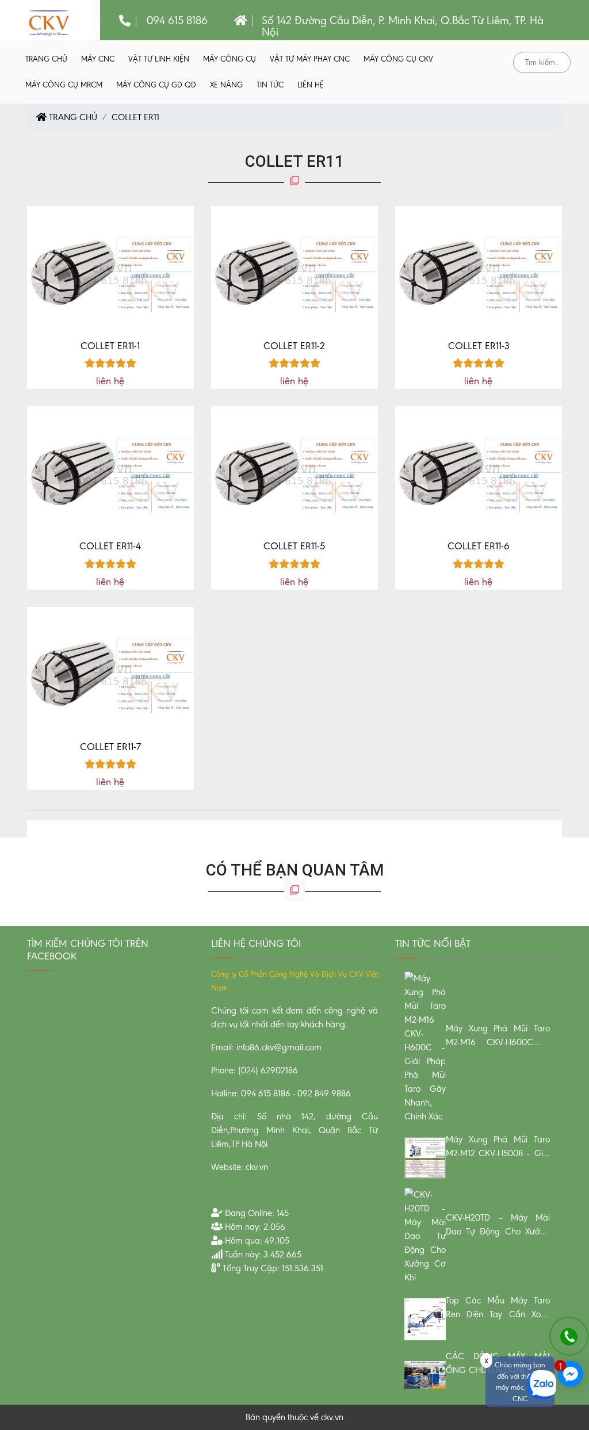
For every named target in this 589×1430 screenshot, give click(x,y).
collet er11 (135, 117)
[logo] (48, 22)
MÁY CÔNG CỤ (229, 59)
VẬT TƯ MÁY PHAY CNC (310, 59)
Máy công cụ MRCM (63, 85)
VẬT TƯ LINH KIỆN (158, 59)
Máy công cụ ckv (398, 59)
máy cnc (97, 59)
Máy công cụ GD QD (156, 85)
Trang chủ (46, 59)
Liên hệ (310, 85)
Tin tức (270, 85)
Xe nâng (226, 85)
